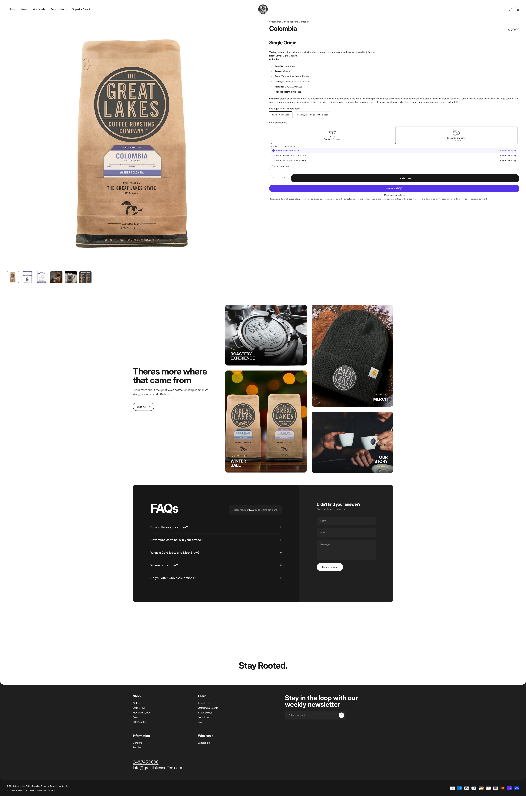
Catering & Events (208, 707)
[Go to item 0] (13, 277)
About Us (203, 703)
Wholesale (204, 742)
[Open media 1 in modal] (132, 143)
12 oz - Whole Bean (280, 115)
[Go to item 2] (27, 277)
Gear (135, 717)
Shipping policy (49, 790)
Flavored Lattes (142, 712)
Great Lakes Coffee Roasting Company (289, 21)
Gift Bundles (139, 722)
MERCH (380, 399)
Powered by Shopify (59, 786)
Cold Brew (139, 707)
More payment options (394, 195)
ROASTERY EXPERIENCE (243, 355)
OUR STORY (381, 459)
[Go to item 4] (56, 277)
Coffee (136, 703)
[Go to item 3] (42, 277)
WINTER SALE (238, 462)
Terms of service (36, 790)
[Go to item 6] (85, 277)
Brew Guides (205, 712)
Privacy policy (23, 790)
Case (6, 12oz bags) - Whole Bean (312, 115)
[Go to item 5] (71, 277)
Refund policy (12, 790)
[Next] (250, 150)
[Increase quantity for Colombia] (285, 178)
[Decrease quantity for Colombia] (272, 178)
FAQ (200, 722)
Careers (137, 742)
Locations (203, 717)
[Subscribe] (341, 715)
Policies (137, 747)
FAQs (251, 509)
